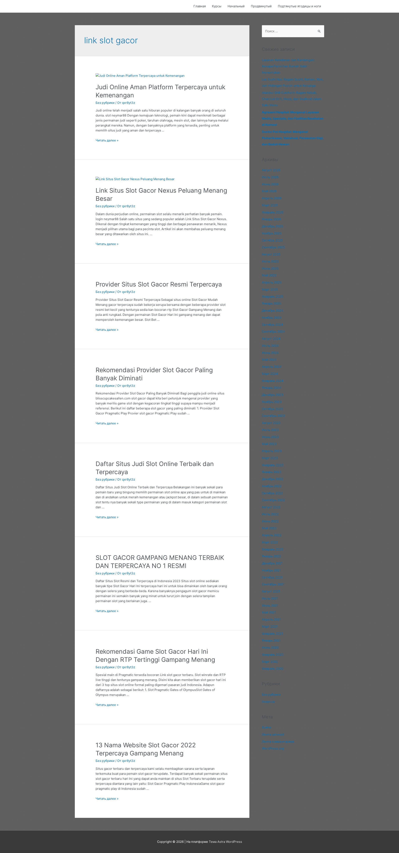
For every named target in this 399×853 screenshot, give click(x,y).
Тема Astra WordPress (225, 842)
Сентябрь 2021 (273, 584)
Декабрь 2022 (272, 479)
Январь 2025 (271, 303)
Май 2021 (269, 612)
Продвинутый (261, 6)
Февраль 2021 (272, 634)
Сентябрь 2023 (273, 416)
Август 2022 (271, 507)
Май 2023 (269, 444)
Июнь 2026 (270, 184)
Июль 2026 (270, 177)
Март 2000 (270, 662)
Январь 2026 (271, 219)
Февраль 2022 (272, 549)
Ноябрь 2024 (272, 318)
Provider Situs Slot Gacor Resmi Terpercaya (159, 284)
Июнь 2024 (270, 353)
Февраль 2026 (272, 212)
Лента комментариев (278, 742)
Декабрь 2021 (272, 563)
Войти (266, 727)
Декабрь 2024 (272, 310)
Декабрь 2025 (272, 226)
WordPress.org (273, 748)
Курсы (216, 6)
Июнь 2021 (270, 606)
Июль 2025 (270, 261)
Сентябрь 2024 (273, 332)
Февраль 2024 (272, 381)
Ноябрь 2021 (271, 570)
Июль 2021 (270, 598)
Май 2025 (269, 275)
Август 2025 (271, 254)
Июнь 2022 (270, 521)
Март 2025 (270, 289)
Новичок (268, 702)
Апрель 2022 (271, 535)
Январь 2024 (271, 388)
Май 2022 (269, 528)
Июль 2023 (270, 430)
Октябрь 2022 (272, 493)
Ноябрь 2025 (271, 233)
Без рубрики (105, 103)
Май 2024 (269, 360)
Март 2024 (270, 374)
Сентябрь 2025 (273, 247)
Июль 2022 (270, 514)
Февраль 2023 (272, 465)
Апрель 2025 (271, 282)
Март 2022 (270, 542)
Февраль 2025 (272, 297)
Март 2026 (270, 205)
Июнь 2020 (270, 648)
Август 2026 (271, 170)
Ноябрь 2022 (271, 486)
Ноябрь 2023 (272, 402)
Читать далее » (107, 140)
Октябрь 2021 (272, 577)
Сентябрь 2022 (273, 500)
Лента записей (273, 734)
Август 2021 (271, 591)
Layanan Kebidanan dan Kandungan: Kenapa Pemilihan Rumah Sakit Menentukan (288, 66)
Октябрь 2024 (272, 325)
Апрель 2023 (272, 451)
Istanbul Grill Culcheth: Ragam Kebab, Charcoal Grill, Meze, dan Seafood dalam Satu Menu (291, 99)
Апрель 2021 (271, 619)
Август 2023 (271, 423)
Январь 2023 (271, 472)
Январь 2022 (271, 556)
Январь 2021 (271, 640)
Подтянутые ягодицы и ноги (299, 6)
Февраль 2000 (272, 669)
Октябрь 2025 (272, 240)
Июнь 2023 (270, 437)
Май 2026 (269, 191)
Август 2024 (271, 339)
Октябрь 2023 (272, 409)
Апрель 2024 (272, 367)
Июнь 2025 (270, 268)
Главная (199, 6)
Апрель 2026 (271, 198)
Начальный (236, 6)
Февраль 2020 (272, 655)
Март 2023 (270, 458)
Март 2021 (269, 627)
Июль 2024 (270, 346)
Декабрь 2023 (272, 395)
